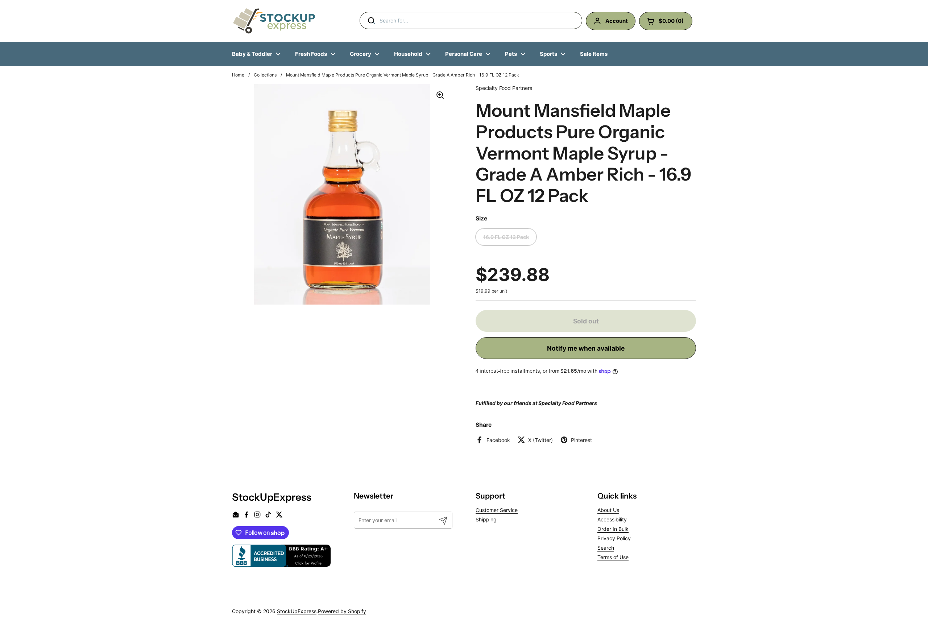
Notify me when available (586, 348)
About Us (608, 510)
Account (616, 20)
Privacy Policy (614, 538)
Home (238, 75)
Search (605, 548)
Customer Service (497, 510)
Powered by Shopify (342, 611)
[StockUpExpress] (274, 20)
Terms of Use (613, 557)
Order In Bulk (613, 529)
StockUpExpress (296, 611)
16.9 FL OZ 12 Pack (506, 237)
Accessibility (612, 519)
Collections (265, 75)
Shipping (486, 519)
